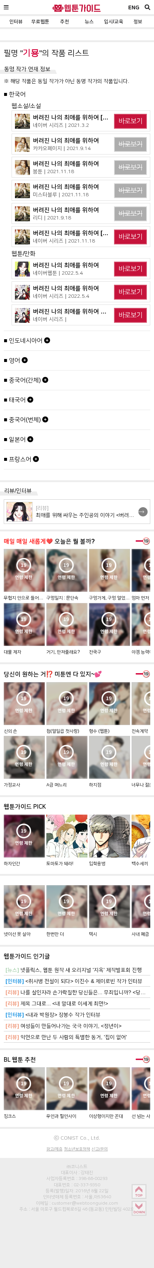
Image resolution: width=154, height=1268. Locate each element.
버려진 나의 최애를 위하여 (66, 140)
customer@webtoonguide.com (85, 1203)
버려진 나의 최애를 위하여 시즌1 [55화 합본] (90, 311)
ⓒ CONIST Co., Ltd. (77, 1138)
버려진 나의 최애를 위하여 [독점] (74, 117)
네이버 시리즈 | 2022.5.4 (61, 296)
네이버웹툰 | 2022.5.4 (58, 273)
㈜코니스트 (77, 1166)
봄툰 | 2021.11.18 (53, 171)
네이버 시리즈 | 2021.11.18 (64, 241)
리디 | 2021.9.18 (52, 218)
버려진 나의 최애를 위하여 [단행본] (77, 233)
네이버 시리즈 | (50, 319)
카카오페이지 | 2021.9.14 (61, 148)
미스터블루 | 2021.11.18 (61, 194)
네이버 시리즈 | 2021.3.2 (61, 125)
